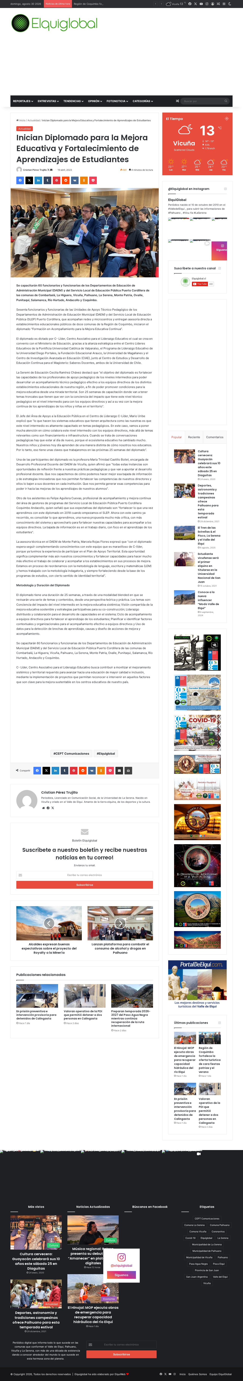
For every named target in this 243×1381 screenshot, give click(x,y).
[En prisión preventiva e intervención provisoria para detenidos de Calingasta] (37, 996)
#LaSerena (200, 212)
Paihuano (223, 1257)
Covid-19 (190, 1238)
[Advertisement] (121, 67)
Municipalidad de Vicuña (199, 1257)
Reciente (194, 437)
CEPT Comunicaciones (72, 753)
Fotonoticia (116, 101)
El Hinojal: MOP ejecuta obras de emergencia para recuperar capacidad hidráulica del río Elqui (185, 1060)
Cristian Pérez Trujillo (35, 169)
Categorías (141, 101)
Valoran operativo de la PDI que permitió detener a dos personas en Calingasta (83, 1014)
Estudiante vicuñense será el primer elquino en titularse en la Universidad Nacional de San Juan (209, 568)
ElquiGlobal (177, 200)
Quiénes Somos (197, 1374)
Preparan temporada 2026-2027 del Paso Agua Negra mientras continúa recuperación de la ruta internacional (130, 1018)
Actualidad (34, 120)
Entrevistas (47, 101)
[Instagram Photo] (178, 228)
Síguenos (222, 249)
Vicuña (207, 1283)
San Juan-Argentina (197, 1276)
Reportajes (21, 101)
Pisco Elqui (219, 1263)
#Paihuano (174, 212)
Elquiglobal (107, 753)
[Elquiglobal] (54, 23)
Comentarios (214, 437)
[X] (52, 808)
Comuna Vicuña (197, 1231)
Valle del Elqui (220, 1276)
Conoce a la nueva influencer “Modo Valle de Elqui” (208, 600)
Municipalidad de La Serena (207, 1244)
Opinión (93, 101)
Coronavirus (218, 1231)
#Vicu (186, 212)
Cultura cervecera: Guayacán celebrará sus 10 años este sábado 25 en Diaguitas (209, 463)
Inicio (22, 120)
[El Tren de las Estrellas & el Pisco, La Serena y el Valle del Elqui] (184, 533)
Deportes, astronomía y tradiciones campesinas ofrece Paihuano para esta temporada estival (36, 1319)
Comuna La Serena (194, 1225)
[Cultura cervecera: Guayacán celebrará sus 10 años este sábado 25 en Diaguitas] (184, 456)
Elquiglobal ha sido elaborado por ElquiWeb (100, 1374)
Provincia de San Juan (207, 1270)
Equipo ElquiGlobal (221, 1374)
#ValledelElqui (176, 208)
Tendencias (72, 101)
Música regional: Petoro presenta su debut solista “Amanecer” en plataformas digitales (93, 1256)
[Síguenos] (121, 1259)
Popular (176, 437)
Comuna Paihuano (220, 1225)
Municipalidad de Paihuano (207, 1250)
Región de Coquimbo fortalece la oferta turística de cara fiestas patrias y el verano (123, 3)
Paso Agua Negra (198, 1263)
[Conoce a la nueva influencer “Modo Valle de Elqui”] (184, 597)
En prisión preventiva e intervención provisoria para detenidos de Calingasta (36, 1014)
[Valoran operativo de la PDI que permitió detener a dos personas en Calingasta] (85, 996)
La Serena (223, 1238)
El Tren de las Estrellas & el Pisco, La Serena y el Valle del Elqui (209, 536)
